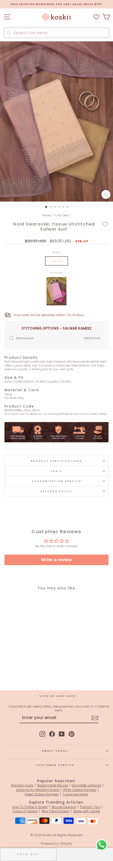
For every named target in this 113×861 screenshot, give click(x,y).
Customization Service (56, 481)
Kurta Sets (61, 215)
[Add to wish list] (96, 17)
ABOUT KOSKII (55, 750)
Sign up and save (57, 696)
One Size (56, 260)
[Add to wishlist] (105, 224)
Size (56, 252)
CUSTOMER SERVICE (55, 765)
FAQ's (56, 471)
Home (46, 215)
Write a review (56, 560)
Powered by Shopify (56, 843)
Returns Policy (56, 491)
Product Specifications (56, 461)
